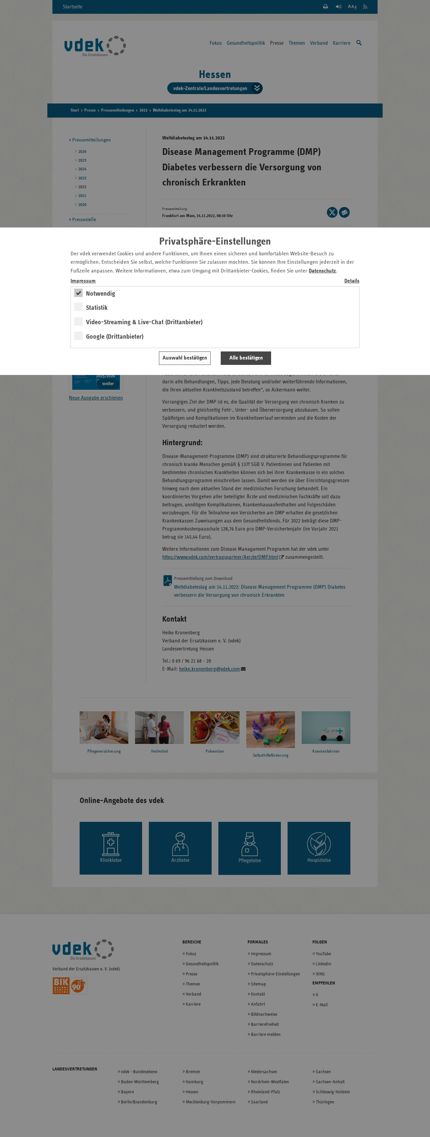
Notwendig (100, 293)
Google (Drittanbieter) (114, 336)
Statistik (97, 307)
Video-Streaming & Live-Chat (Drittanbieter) (144, 322)
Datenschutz (322, 271)
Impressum (83, 281)
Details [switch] (351, 281)
